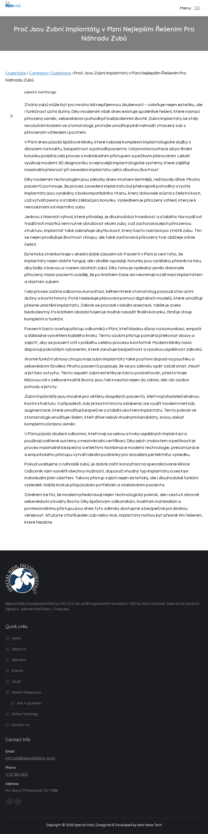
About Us (19, 649)
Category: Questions (50, 73)
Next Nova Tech (149, 825)
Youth (16, 682)
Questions (15, 73)
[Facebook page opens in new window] (9, 801)
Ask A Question (29, 703)
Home (16, 638)
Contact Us (20, 725)
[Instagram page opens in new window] (17, 801)
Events (17, 671)
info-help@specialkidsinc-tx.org (30, 758)
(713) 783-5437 (16, 774)
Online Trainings (25, 714)
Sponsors (19, 660)
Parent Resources (26, 692)
